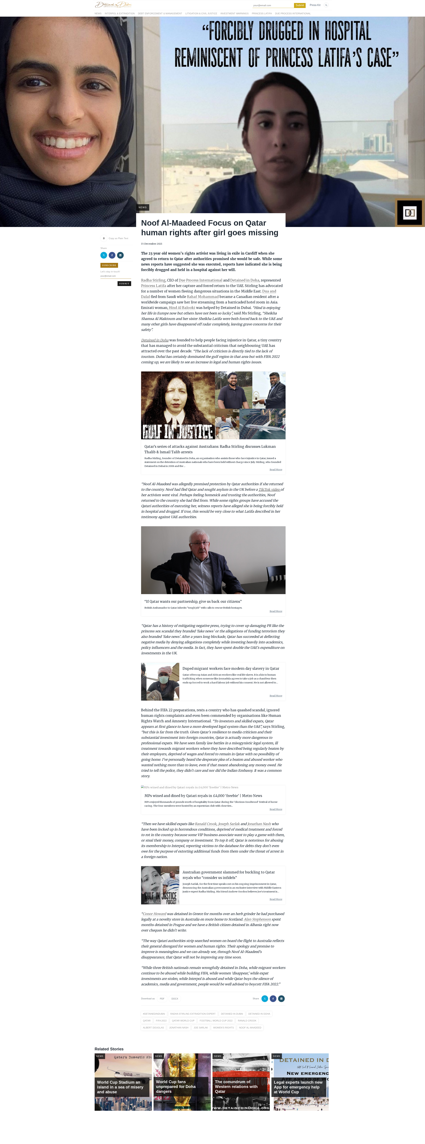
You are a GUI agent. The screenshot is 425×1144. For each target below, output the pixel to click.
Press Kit (315, 5)
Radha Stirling (153, 280)
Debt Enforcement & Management (160, 13)
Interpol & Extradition (120, 13)
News (98, 13)
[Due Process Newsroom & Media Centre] (113, 8)
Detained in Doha (244, 280)
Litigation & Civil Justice (201, 13)
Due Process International (293, 13)
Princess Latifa (262, 13)
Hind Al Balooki (181, 308)
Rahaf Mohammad (203, 297)
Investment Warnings (234, 13)
